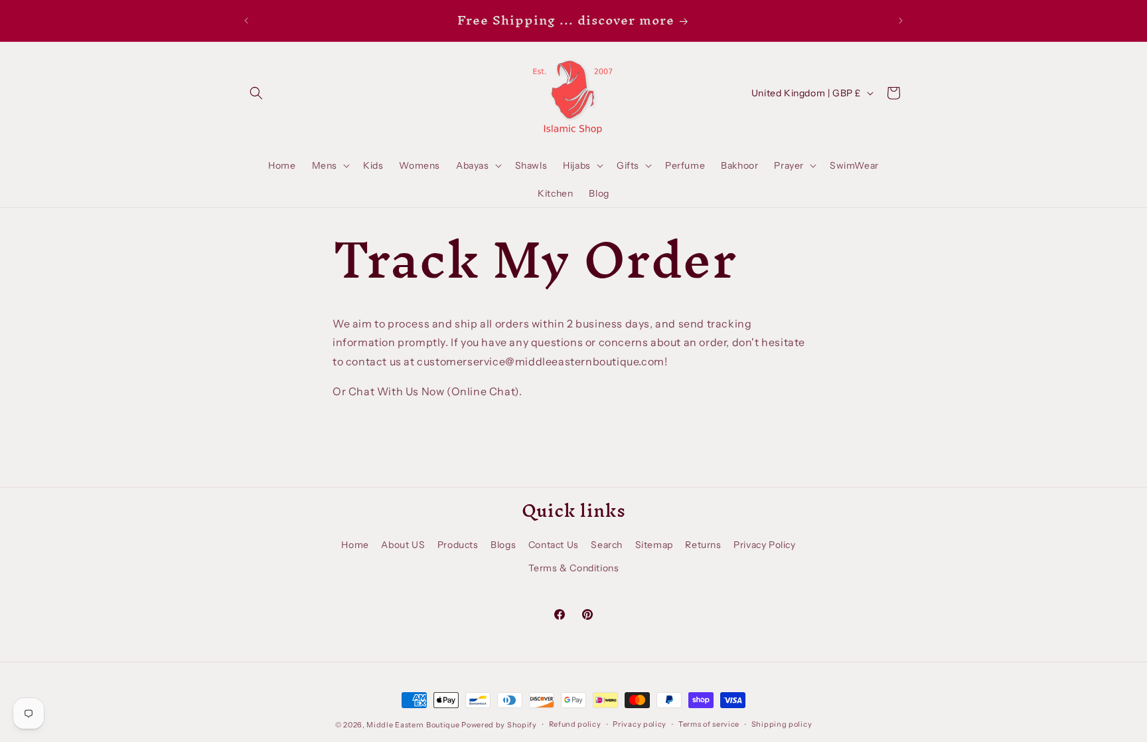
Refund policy (575, 724)
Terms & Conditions (573, 568)
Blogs (503, 545)
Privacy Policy (764, 545)
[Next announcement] (900, 20)
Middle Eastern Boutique (412, 724)
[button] (256, 93)
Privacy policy (639, 724)
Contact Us (553, 545)
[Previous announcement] (246, 20)
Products (458, 545)
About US (403, 545)
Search (607, 545)
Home (354, 545)
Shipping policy (781, 724)
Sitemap (654, 545)
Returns (703, 545)
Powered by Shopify (499, 724)
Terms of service (708, 724)
